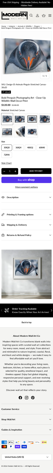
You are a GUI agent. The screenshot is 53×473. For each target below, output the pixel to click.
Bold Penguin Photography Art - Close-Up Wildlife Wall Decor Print (26, 28)
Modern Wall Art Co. (15, 466)
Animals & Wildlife (25, 26)
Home (3, 26)
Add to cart (36, 171)
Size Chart (6, 163)
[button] (44, 15)
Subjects (12, 26)
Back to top (27, 322)
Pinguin (37, 26)
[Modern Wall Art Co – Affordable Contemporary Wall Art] (14, 15)
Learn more (37, 4)
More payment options (26, 187)
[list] (26, 56)
